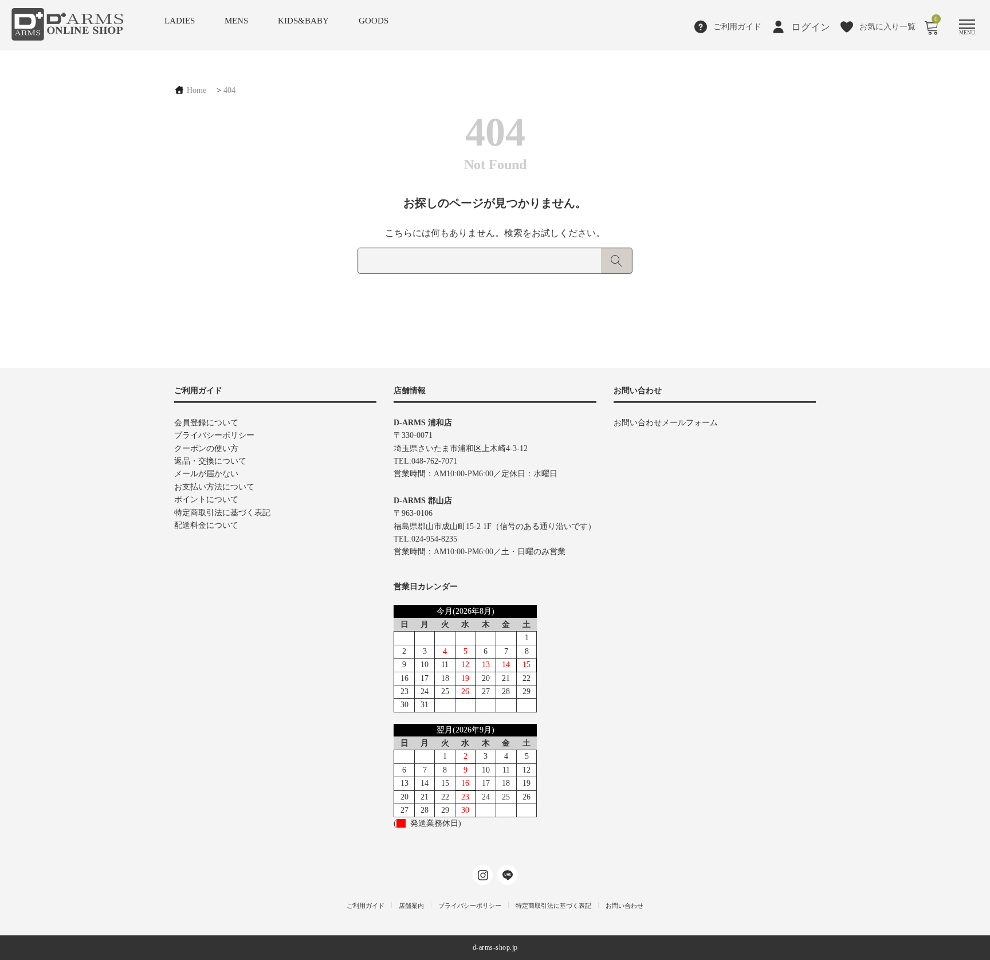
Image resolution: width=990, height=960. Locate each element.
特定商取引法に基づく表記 (222, 512)
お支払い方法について (214, 487)
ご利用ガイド (365, 905)
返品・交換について (210, 461)
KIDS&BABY (303, 20)
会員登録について (206, 422)
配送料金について (206, 525)
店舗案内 (411, 905)
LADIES (179, 20)
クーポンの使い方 (206, 448)
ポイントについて (206, 499)
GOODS (373, 20)
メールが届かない (206, 473)
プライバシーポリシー (214, 435)
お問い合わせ (624, 905)
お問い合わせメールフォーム (666, 422)
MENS (236, 20)
